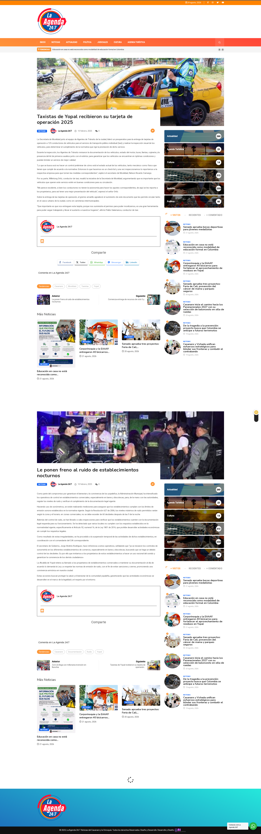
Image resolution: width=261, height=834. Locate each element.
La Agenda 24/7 (65, 131)
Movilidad (72, 286)
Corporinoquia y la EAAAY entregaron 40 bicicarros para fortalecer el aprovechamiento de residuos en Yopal (94, 49)
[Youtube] (223, 2)
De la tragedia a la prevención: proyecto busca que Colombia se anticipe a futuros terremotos (202, 328)
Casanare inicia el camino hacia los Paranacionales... (139, 353)
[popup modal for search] (219, 42)
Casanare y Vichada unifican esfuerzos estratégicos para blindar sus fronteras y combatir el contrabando (203, 347)
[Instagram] (212, 2)
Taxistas (85, 286)
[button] (219, 49)
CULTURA (118, 42)
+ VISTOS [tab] (175, 215)
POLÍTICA (87, 42)
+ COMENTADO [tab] (214, 215)
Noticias (42, 131)
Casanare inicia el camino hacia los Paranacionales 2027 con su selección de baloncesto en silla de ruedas (203, 308)
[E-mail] (42, 241)
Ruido (89, 652)
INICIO (43, 42)
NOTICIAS (56, 42)
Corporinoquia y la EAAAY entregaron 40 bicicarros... (52, 350)
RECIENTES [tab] (195, 215)
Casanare (59, 286)
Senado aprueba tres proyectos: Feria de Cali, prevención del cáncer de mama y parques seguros (201, 287)
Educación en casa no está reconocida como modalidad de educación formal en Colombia (201, 247)
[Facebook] (208, 2)
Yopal (96, 286)
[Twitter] (218, 2)
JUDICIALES (102, 42)
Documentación (75, 652)
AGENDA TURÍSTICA (136, 42)
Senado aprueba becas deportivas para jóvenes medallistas (203, 228)
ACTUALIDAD (71, 42)
